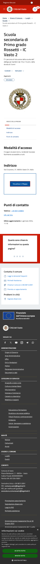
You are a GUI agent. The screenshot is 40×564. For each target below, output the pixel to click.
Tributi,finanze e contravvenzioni (20, 416)
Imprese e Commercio (12, 393)
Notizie (7, 439)
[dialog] (20, 546)
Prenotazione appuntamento (15, 500)
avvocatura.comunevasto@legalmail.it (15, 491)
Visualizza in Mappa (20, 184)
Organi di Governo (11, 352)
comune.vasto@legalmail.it (15, 486)
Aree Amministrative (12, 355)
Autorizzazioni (14, 426)
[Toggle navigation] (4, 9)
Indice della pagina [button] (13, 121)
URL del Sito (8, 215)
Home (5, 18)
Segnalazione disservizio (14, 504)
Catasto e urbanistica (12, 396)
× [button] (37, 530)
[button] (20, 560)
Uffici (7, 359)
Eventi (7, 459)
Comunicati (9, 443)
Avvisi (7, 446)
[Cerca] (35, 9)
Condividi (8, 71)
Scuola (5, 20)
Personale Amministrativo (14, 369)
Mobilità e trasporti (12, 399)
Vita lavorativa (10, 389)
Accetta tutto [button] (20, 551)
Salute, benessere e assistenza (20, 423)
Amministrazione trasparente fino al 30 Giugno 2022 (19, 522)
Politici (7, 366)
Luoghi (27, 18)
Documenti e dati (11, 372)
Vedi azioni (18, 71)
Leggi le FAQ (9, 507)
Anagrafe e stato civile (13, 383)
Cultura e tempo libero (13, 386)
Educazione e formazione (18, 410)
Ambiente (12, 420)
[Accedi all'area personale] (32, 2)
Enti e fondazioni (11, 362)
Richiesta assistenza (12, 511)
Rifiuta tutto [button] (20, 556)
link (9, 546)
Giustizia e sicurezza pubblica (19, 413)
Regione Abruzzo (9, 2)
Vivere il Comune (16, 18)
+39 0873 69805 (17, 211)
